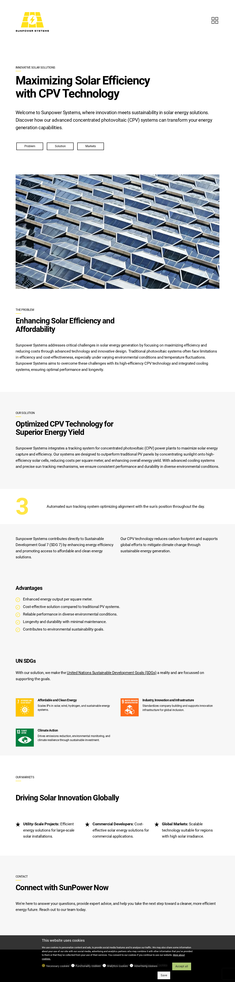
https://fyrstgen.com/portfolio (214, 20)
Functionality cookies (88, 966)
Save (164, 975)
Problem (29, 146)
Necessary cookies (57, 966)
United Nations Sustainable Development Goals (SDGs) (111, 672)
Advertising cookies (145, 966)
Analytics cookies (117, 966)
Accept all (181, 966)
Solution (60, 146)
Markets (90, 146)
